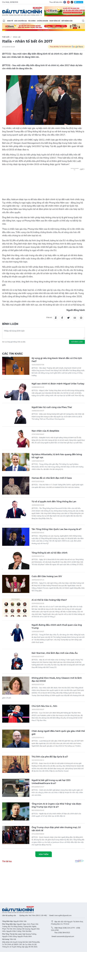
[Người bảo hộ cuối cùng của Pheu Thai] (15, 415)
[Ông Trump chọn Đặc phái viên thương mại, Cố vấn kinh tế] (15, 835)
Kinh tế (10, 21)
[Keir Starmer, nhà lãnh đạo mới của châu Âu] (15, 661)
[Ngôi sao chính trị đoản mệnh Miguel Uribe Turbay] (15, 391)
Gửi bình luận (77, 342)
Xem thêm (43, 854)
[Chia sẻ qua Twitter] (68, 317)
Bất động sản (67, 21)
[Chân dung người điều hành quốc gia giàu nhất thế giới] (15, 739)
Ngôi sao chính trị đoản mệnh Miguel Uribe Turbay (58, 383)
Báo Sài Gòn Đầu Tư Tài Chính (22, 11)
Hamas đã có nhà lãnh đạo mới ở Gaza (52, 478)
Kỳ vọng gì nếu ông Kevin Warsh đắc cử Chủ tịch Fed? (57, 360)
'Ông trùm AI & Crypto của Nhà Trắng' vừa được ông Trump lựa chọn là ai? (56, 805)
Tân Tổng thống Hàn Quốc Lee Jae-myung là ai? (56, 529)
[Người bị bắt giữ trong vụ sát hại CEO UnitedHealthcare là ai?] (15, 788)
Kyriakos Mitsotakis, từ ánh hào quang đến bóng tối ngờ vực (57, 456)
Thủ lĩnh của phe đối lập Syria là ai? (50, 756)
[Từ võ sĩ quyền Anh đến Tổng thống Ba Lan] (15, 509)
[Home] (4, 20)
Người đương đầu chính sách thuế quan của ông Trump (57, 626)
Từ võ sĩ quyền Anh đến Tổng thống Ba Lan (54, 501)
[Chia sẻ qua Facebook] (62, 317)
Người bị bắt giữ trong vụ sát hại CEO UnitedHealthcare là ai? (51, 782)
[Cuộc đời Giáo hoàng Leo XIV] (15, 584)
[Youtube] (68, 2)
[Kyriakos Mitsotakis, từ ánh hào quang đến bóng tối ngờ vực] (15, 462)
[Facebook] (64, 2)
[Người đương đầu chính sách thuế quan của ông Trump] (15, 632)
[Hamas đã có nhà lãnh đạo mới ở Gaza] (15, 486)
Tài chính (32, 21)
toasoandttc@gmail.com (65, 936)
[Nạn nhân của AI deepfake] (15, 438)
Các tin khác (12, 353)
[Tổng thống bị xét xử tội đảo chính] (15, 560)
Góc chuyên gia (20, 21)
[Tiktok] (72, 2)
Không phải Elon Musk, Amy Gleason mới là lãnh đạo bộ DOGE (57, 679)
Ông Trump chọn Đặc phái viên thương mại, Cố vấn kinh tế (56, 829)
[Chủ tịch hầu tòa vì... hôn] (15, 714)
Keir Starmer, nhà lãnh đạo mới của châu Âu (55, 653)
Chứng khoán (42, 21)
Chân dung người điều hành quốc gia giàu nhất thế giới (58, 732)
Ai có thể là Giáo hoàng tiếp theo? (49, 600)
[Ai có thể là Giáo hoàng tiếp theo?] (15, 607)
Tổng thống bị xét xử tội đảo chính (49, 553)
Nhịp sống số (55, 21)
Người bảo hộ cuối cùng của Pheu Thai (52, 407)
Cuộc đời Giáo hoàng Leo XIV (47, 576)
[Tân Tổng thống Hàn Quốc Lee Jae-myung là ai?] (15, 537)
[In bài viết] (81, 317)
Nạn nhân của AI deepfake (45, 431)
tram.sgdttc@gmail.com (62, 915)
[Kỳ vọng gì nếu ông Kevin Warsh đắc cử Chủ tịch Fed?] (15, 366)
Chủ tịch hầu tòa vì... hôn (44, 706)
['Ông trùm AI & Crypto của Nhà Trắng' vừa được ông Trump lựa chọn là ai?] (15, 811)
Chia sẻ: (49, 317)
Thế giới (5, 37)
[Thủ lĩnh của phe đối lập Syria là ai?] (15, 764)
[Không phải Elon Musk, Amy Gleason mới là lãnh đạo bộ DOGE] (15, 686)
